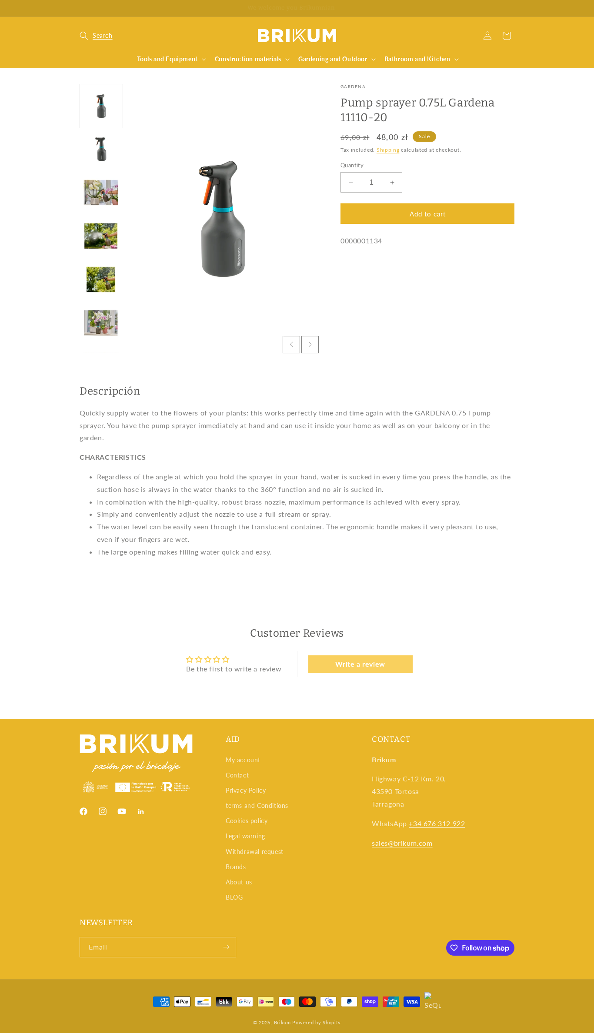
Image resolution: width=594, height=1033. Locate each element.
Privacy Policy (246, 790)
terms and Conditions (257, 805)
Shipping (388, 149)
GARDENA (353, 86)
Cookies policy (246, 820)
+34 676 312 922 (437, 823)
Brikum (282, 1022)
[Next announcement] (511, 8)
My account (243, 760)
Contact (237, 775)
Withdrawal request (255, 851)
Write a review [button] (360, 664)
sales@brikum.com (402, 843)
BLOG (234, 897)
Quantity (352, 165)
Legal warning (245, 836)
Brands (236, 866)
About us (239, 882)
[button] (96, 35)
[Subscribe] (226, 947)
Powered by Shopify (316, 1022)
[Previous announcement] (82, 8)
